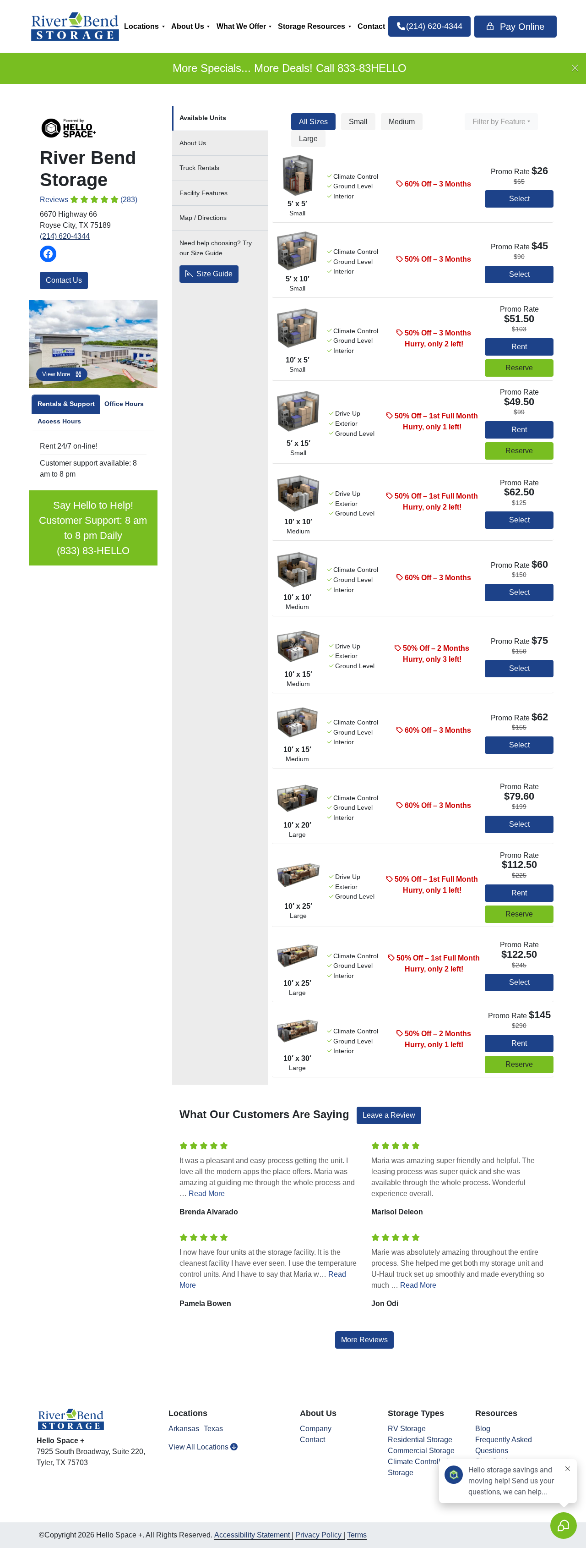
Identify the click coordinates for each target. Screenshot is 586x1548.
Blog (482, 1429)
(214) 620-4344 (65, 236)
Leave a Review (389, 1115)
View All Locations (199, 1447)
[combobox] (501, 121)
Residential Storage (420, 1440)
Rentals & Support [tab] (66, 404)
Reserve (519, 368)
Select (519, 199)
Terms (357, 1535)
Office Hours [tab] (124, 404)
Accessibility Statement (252, 1535)
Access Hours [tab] (59, 421)
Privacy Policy (318, 1535)
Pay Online (520, 27)
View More (57, 374)
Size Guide (214, 274)
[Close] (575, 68)
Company (315, 1429)
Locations (141, 26)
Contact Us (64, 280)
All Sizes (313, 122)
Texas (213, 1429)
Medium (402, 122)
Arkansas (183, 1429)
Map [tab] (203, 217)
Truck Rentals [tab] (199, 167)
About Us (187, 26)
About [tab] (192, 143)
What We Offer (241, 26)
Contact (371, 26)
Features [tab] (203, 193)
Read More (207, 1193)
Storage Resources (311, 26)
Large (308, 139)
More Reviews (364, 1340)
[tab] (220, 118)
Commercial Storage (421, 1451)
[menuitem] (144, 26)
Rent (519, 347)
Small (358, 122)
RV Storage (407, 1429)
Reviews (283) (88, 199)
